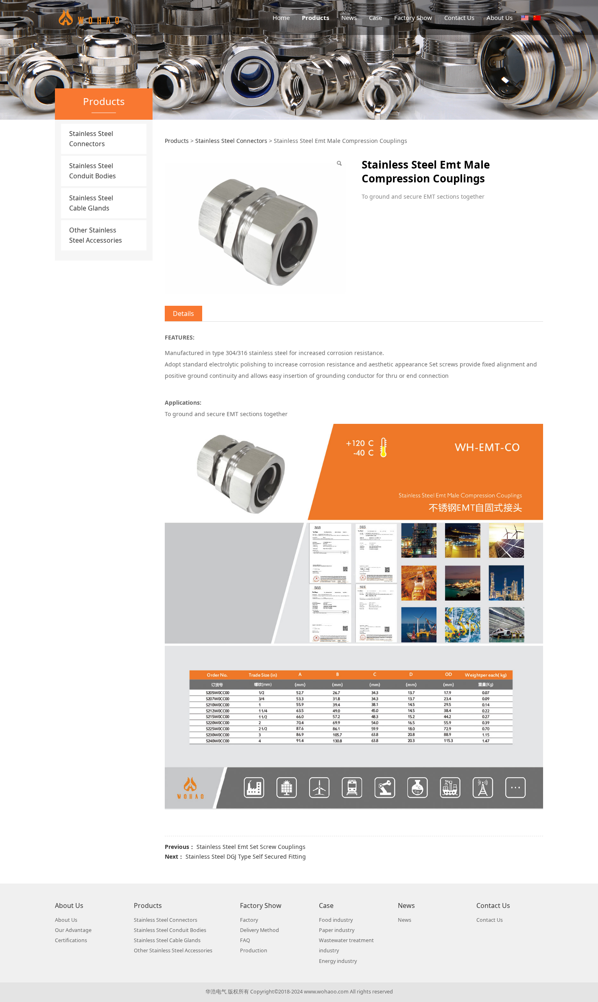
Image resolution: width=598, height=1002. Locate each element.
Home (281, 17)
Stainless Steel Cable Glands (91, 203)
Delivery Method (259, 930)
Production (253, 950)
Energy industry (338, 961)
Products (315, 17)
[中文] (537, 17)
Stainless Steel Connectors (91, 138)
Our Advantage (73, 930)
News (349, 17)
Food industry (336, 919)
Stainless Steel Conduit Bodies (92, 170)
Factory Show (413, 17)
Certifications (71, 940)
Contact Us (459, 17)
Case (375, 17)
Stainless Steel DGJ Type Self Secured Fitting (246, 856)
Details (183, 313)
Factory (249, 919)
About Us (500, 17)
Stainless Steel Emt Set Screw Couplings (251, 847)
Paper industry (336, 930)
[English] (524, 17)
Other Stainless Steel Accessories (95, 235)
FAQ (245, 940)
